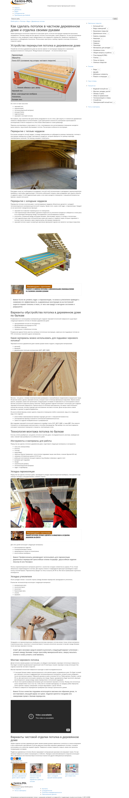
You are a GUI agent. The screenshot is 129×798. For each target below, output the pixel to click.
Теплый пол (91, 86)
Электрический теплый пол (102, 102)
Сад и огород (92, 81)
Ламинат (96, 43)
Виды (28, 21)
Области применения (100, 96)
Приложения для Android (22, 15)
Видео (16, 11)
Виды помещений (99, 28)
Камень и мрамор (99, 36)
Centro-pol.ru (15, 21)
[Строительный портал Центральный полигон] (21, 2)
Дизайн (95, 72)
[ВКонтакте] (12, 758)
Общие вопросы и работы (102, 52)
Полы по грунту (98, 60)
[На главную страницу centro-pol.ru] (19, 784)
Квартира (96, 38)
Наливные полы (99, 50)
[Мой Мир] (20, 758)
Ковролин (96, 41)
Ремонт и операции (100, 76)
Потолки (22, 21)
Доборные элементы (100, 74)
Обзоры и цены (98, 93)
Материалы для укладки (101, 47)
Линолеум (96, 45)
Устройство (97, 100)
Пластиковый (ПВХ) (100, 55)
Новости (17, 8)
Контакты (45, 789)
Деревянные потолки (38, 21)
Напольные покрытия (94, 23)
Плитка (95, 57)
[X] (17, 758)
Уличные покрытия (100, 62)
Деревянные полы (99, 33)
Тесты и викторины (94, 107)
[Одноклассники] (14, 758)
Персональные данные (49, 794)
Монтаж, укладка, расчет (101, 91)
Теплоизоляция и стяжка (102, 98)
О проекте (17, 789)
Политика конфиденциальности (52, 792)
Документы (17, 9)
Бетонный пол (98, 26)
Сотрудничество (19, 13)
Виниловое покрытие (100, 31)
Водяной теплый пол (100, 89)
